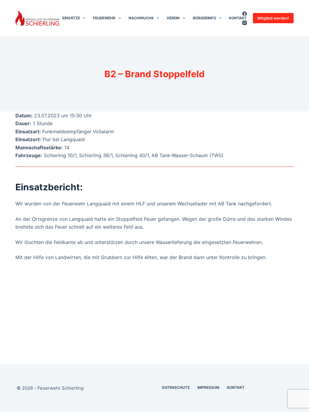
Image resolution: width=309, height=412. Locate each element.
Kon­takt (238, 18)
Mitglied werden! (273, 18)
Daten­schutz (176, 387)
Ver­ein (173, 18)
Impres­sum (208, 387)
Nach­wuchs (141, 18)
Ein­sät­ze (71, 18)
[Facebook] (244, 13)
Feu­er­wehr (104, 18)
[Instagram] (244, 23)
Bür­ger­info (204, 18)
